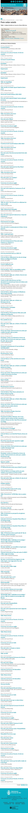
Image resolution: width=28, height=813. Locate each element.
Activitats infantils (9, 38)
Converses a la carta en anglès (9, 126)
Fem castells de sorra (6, 320)
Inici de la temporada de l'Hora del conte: (12, 241)
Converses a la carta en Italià (8, 712)
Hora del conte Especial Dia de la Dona (11, 688)
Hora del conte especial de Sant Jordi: (13, 609)
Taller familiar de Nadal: (13, 88)
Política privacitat (20, 802)
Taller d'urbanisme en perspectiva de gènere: (13, 514)
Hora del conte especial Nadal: (13, 99)
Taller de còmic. (13, 203)
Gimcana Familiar (5, 684)
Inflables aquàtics (5, 483)
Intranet (5, 802)
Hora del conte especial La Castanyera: (13, 189)
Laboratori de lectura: (13, 519)
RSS (13, 803)
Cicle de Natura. (13, 269)
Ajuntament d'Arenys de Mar (8, 5)
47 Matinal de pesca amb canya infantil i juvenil (13, 467)
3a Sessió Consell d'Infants (8, 59)
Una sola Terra (4, 503)
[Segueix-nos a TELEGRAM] (20, 1)
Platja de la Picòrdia (10, 30)
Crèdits (23, 803)
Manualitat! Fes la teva (8, 734)
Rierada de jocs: (8, 307)
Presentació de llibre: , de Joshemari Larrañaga (14, 419)
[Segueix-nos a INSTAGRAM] (18, 1)
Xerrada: (13, 547)
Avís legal (11, 802)
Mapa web (17, 803)
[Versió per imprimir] (26, 785)
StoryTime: (12, 441)
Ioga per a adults (5, 462)
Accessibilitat (7, 803)
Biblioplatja (17, 38)
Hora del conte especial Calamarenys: (13, 215)
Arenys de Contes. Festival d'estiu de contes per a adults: (14, 331)
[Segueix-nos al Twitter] (13, 1)
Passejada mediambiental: (12, 347)
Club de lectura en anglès (7, 222)
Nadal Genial (4, 69)
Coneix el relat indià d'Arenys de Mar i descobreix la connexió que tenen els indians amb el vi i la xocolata (14, 281)
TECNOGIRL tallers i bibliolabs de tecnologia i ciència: (13, 540)
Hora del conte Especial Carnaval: (12, 706)
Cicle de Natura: (13, 258)
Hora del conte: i (13, 728)
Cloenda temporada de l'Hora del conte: (14, 553)
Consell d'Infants (5, 47)
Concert (7, 264)
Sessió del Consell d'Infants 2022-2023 (11, 94)
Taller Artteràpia (5, 572)
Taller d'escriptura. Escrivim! (8, 114)
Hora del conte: (7, 119)
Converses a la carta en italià (8, 643)
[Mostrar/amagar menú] (2, 8)
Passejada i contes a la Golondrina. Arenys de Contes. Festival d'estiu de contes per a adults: (13, 339)
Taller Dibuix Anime (6, 615)
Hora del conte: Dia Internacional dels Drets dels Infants (14, 153)
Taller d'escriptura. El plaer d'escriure (11, 411)
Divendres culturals (6, 508)
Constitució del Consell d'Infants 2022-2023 (12, 143)
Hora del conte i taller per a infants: (14, 275)
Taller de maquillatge (6, 82)
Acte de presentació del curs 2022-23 (11, 253)
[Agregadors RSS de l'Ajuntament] (22, 1)
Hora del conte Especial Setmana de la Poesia (13, 657)
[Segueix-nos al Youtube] (16, 1)
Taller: (7, 234)
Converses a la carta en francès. (12, 53)
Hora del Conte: (7, 738)
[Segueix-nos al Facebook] (11, 1)
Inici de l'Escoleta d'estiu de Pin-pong (11, 489)
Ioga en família (4, 380)
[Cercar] (26, 1)
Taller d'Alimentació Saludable (9, 209)
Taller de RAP (4, 653)
